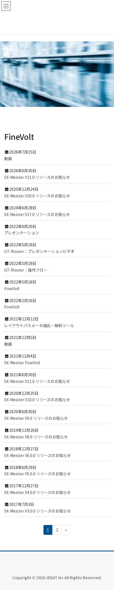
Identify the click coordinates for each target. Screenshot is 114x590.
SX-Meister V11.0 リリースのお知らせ (37, 381)
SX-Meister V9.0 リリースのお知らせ (36, 418)
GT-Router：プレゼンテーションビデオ (39, 251)
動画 (8, 158)
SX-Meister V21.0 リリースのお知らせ (37, 177)
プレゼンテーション (21, 232)
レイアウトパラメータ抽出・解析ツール (39, 325)
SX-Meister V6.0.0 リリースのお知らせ (37, 455)
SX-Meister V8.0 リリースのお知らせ (36, 437)
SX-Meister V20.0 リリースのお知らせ (37, 196)
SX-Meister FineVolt (22, 362)
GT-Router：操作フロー (25, 270)
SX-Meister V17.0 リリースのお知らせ (37, 214)
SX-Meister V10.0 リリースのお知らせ (37, 399)
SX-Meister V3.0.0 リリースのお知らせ (37, 511)
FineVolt (12, 288)
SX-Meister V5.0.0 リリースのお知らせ (37, 473)
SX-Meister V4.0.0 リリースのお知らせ (37, 492)
